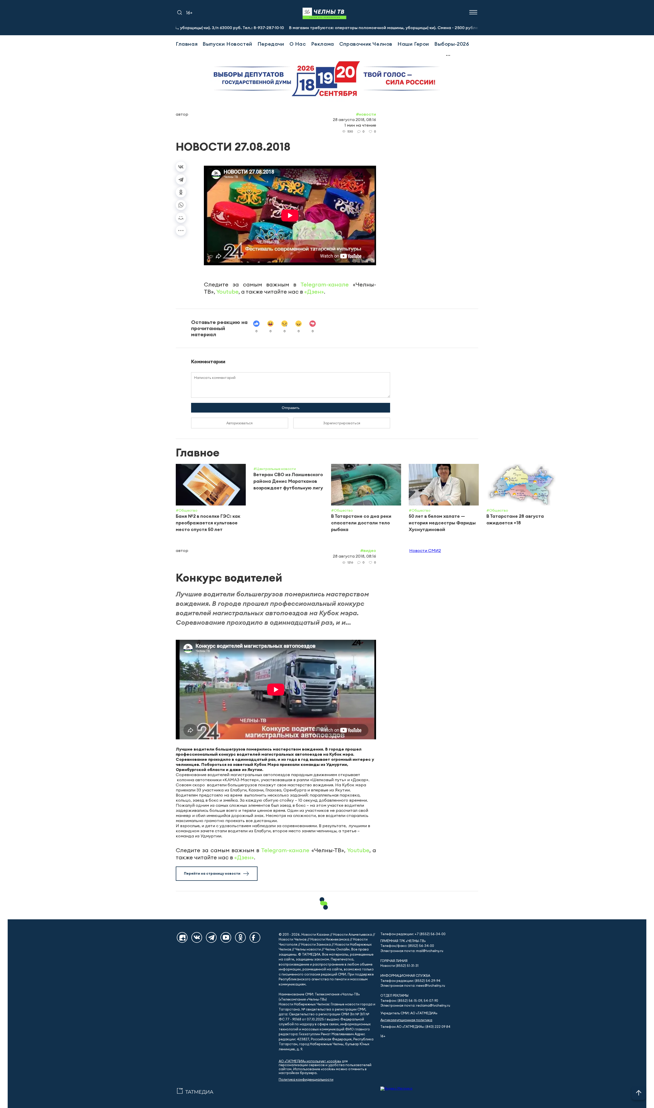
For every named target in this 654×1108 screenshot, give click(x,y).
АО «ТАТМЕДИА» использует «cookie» (310, 1061)
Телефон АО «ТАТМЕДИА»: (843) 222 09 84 (415, 1027)
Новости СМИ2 (425, 550)
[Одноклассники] (181, 192)
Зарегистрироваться (341, 423)
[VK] (196, 937)
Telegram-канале (324, 284)
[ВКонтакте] (181, 167)
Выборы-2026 (451, 44)
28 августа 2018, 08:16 (354, 119)
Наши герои (413, 44)
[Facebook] (255, 937)
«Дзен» (314, 291)
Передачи (271, 44)
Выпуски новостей (227, 44)
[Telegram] (181, 179)
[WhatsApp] (181, 205)
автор (182, 114)
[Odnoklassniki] (240, 937)
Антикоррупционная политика (406, 1020)
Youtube (227, 291)
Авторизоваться (239, 423)
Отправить (290, 408)
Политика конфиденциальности (306, 1079)
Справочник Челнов (365, 44)
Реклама (322, 44)
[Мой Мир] (181, 218)
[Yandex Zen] (182, 937)
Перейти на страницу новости (212, 873)
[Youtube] (225, 937)
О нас (297, 44)
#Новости (366, 114)
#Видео (368, 550)
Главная (186, 44)
